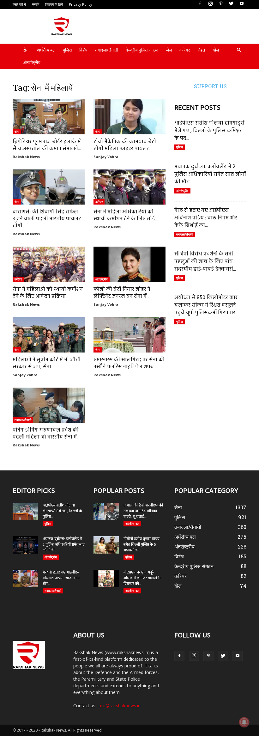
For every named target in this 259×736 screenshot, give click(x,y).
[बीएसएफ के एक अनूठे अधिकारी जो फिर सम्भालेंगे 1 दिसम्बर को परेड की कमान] (106, 578)
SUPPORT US (210, 86)
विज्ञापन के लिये (54, 4)
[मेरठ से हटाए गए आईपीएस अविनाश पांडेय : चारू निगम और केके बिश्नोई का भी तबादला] (25, 578)
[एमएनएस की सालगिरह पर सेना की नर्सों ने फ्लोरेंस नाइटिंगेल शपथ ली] (129, 335)
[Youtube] (241, 4)
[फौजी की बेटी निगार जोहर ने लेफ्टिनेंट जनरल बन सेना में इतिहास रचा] (129, 264)
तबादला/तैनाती (106, 49)
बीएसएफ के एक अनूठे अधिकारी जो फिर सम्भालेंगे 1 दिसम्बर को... (142, 578)
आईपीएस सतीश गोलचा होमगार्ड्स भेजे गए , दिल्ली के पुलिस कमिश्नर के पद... (209, 131)
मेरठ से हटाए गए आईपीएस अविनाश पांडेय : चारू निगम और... (61, 578)
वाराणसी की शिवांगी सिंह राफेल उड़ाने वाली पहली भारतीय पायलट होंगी (47, 219)
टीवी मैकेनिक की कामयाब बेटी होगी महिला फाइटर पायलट (124, 145)
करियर (184, 49)
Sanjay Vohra (105, 156)
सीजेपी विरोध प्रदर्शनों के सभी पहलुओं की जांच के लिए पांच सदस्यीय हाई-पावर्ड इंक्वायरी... (205, 261)
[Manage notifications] (244, 722)
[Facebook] (200, 4)
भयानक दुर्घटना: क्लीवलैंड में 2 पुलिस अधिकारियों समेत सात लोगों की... (64, 545)
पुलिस (67, 49)
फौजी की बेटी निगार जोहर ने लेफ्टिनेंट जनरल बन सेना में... (121, 293)
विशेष (83, 49)
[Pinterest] (221, 4)
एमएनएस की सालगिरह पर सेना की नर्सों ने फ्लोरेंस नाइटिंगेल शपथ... (129, 363)
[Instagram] (210, 4)
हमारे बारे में (19, 4)
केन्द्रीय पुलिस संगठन (142, 49)
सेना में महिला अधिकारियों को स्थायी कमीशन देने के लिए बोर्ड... (125, 215)
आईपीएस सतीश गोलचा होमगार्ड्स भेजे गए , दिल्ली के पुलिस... (62, 511)
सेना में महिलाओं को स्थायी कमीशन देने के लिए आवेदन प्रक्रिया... (48, 293)
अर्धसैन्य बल (46, 49)
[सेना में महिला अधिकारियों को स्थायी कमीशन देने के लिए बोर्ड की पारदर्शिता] (129, 187)
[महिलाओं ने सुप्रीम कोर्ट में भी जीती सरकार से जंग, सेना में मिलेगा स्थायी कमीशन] (49, 335)
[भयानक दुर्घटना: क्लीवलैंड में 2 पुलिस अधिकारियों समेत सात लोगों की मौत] (25, 545)
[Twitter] (231, 4)
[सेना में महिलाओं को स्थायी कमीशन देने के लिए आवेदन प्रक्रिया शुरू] (49, 264)
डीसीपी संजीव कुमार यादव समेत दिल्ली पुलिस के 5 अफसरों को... (141, 545)
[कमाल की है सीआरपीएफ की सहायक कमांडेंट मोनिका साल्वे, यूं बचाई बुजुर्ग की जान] (106, 511)
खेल (216, 49)
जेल (169, 49)
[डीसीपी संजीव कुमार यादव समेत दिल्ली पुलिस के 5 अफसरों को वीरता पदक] (106, 545)
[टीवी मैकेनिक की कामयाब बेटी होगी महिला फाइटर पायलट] (129, 116)
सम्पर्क (35, 4)
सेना (26, 49)
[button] (238, 50)
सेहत (201, 49)
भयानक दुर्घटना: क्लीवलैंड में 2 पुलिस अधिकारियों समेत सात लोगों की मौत (210, 174)
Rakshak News (26, 156)
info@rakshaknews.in (119, 705)
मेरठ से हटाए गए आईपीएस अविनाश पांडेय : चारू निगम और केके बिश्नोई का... (205, 218)
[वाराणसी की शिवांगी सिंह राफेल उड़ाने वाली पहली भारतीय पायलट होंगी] (49, 187)
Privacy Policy (80, 4)
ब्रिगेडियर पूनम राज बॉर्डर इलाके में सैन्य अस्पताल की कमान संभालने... (47, 145)
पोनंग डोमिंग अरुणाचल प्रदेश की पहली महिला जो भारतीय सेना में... (46, 433)
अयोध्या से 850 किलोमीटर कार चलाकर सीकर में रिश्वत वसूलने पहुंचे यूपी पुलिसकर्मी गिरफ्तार (206, 305)
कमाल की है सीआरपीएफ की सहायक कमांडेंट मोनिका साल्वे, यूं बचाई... (143, 511)
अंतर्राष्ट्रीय (31, 62)
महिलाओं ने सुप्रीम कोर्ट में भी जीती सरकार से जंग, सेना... (47, 363)
